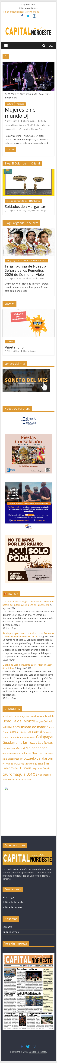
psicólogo (32, 763)
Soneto (47, 768)
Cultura (9, 104)
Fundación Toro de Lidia (24, 737)
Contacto (7, 926)
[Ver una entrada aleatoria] (51, 45)
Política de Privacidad (13, 902)
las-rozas (30, 742)
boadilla (49, 716)
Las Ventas (9, 748)
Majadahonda (36, 748)
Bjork (43, 121)
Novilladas (25, 753)
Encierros (47, 732)
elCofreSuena (36, 125)
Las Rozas (45, 742)
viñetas (28, 779)
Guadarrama (12, 742)
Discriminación (19, 125)
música (14, 753)
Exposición (7, 737)
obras (51, 753)
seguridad (37, 768)
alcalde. (18, 716)
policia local (8, 758)
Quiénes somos (11, 931)
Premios (9, 763)
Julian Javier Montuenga (35, 210)
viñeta (6, 779)
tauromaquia (14, 774)
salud (40, 763)
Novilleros (39, 753)
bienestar (39, 716)
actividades (8, 716)
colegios (39, 722)
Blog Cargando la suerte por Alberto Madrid (26, 260)
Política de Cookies (12, 907)
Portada (20, 104)
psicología (20, 763)
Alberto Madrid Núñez (35, 278)
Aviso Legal (8, 897)
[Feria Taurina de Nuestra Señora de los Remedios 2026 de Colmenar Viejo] (28, 230)
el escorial (35, 732)
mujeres (8, 129)
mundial (7, 753)
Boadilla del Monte (19, 721)
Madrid (20, 748)
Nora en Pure (37, 129)
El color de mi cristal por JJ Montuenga (23, 201)
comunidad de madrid (31, 726)
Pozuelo (18, 758)
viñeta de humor (17, 779)
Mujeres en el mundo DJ (21, 112)
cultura (8, 125)
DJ (28, 125)
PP (4, 763)
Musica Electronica (21, 129)
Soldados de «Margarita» (25, 206)
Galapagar (45, 736)
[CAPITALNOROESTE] (27, 852)
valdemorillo (44, 774)
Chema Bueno (29, 121)
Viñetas (9, 341)
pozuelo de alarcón (38, 758)
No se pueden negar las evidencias (21, 11)
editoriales (24, 732)
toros (32, 774)
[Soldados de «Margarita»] (28, 170)
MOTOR (12, 594)
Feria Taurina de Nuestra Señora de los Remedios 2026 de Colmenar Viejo (25, 270)
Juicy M (46, 125)
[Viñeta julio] (28, 311)
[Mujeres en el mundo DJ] (28, 63)
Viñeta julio (14, 347)
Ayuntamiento (28, 716)
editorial (14, 731)
